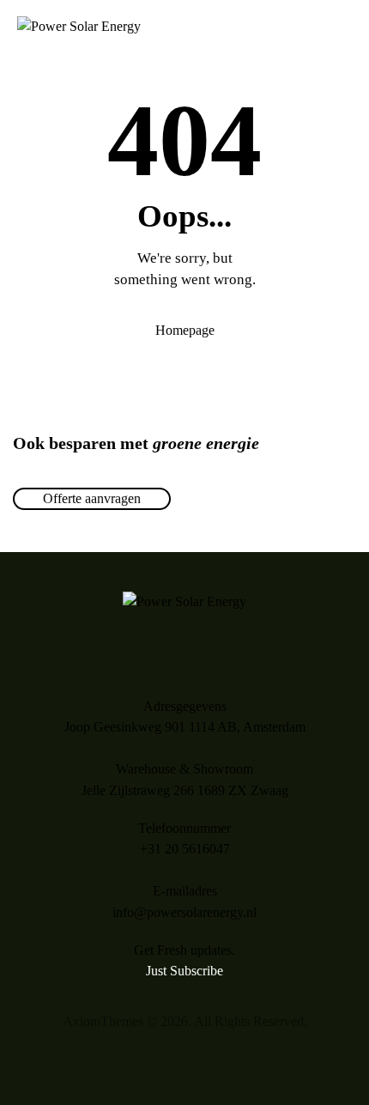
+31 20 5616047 (185, 848)
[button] (347, 26)
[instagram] (184, 1058)
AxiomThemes (103, 1021)
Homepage (185, 330)
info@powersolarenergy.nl (184, 912)
